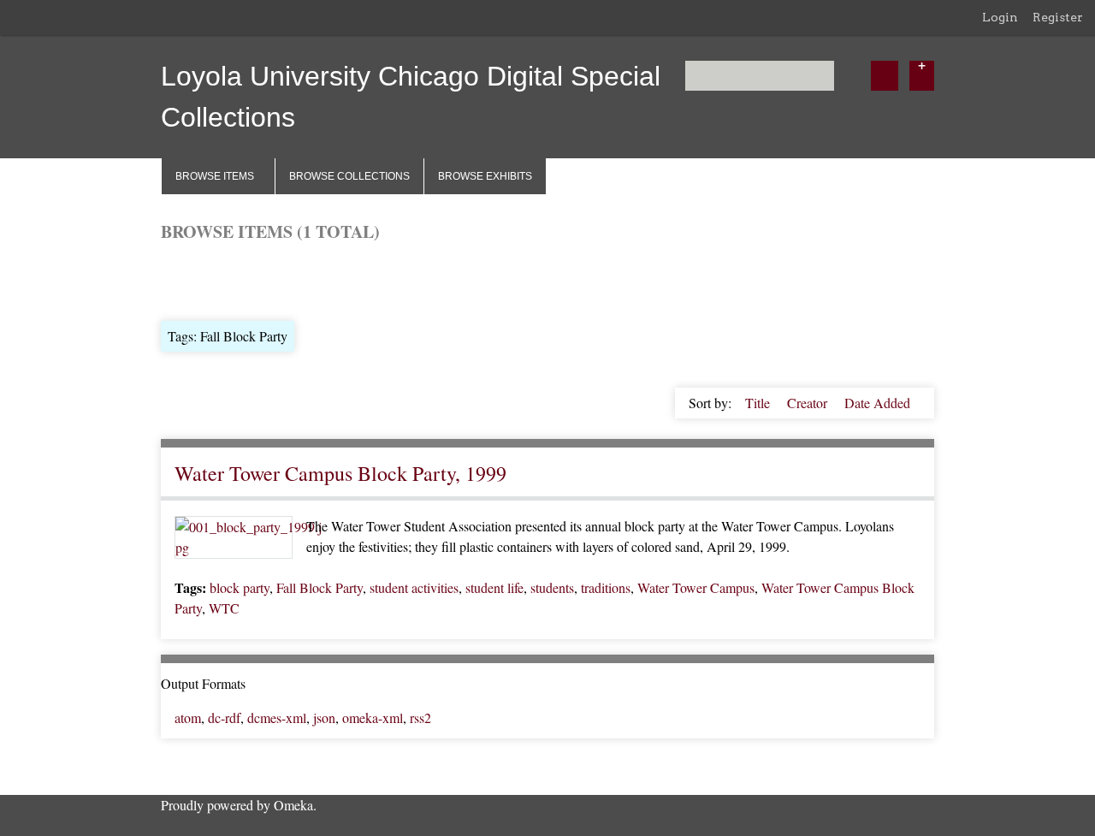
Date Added (877, 403)
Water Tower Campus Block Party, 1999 (340, 473)
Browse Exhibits (485, 176)
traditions (605, 587)
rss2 (420, 717)
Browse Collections (349, 176)
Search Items (366, 279)
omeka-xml (372, 717)
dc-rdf (224, 717)
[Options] (921, 76)
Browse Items (214, 176)
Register (1058, 17)
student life (494, 587)
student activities (414, 587)
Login (1000, 17)
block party (239, 587)
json (324, 717)
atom (188, 717)
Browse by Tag (277, 279)
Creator (809, 403)
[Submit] (884, 76)
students (552, 587)
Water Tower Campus (696, 587)
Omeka (293, 805)
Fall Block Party (319, 587)
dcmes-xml (276, 717)
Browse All (191, 279)
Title (759, 403)
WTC (224, 608)
